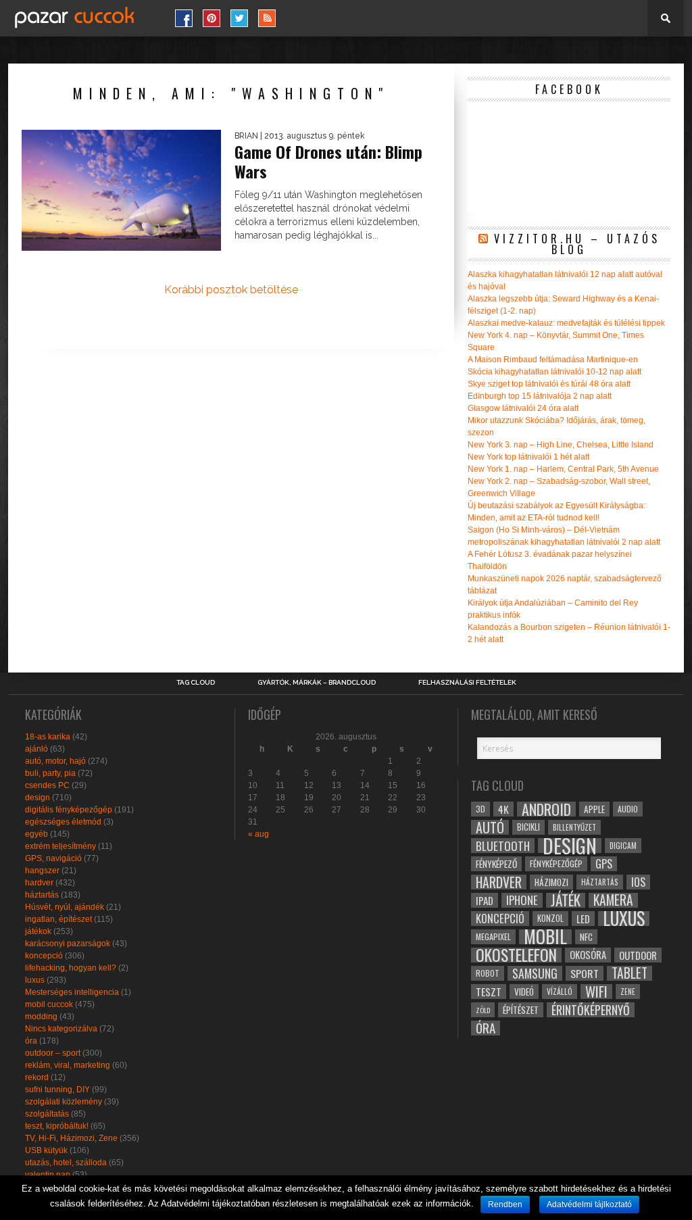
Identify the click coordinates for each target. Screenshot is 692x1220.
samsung (535, 973)
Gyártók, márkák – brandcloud (316, 682)
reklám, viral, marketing (67, 1065)
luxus (35, 980)
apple (594, 809)
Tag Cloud (195, 682)
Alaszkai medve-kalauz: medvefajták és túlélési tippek (566, 323)
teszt (488, 991)
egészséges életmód (63, 822)
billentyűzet (574, 827)
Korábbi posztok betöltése (231, 289)
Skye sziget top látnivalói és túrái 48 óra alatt (549, 384)
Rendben (505, 1204)
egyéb (36, 834)
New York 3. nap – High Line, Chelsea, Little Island (560, 444)
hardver (39, 882)
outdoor (638, 955)
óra (31, 1041)
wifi (596, 991)
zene (627, 991)
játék (565, 900)
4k (503, 809)
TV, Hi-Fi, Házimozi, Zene (71, 1138)
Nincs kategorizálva (61, 1028)
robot (487, 973)
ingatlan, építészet (58, 919)
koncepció (44, 955)
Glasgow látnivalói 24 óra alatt (523, 408)
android (546, 809)
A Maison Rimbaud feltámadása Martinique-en (553, 359)
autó (490, 827)
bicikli (528, 827)
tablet (629, 973)
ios (638, 882)
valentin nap (47, 1174)
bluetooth (503, 845)
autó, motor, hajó (55, 761)
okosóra (588, 955)
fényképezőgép (556, 863)
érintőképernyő (590, 1009)
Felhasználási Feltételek (467, 682)
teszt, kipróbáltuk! (57, 1126)
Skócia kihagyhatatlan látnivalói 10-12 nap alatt (554, 371)
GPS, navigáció (53, 858)
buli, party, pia (50, 773)
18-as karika (47, 736)
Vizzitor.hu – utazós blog (577, 244)
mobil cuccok (49, 1004)
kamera (613, 900)
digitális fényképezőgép (68, 809)
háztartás (42, 895)
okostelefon (516, 955)
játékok (38, 931)
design (37, 797)
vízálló (559, 991)
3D (480, 808)
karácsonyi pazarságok (67, 943)
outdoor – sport (52, 1053)
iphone (522, 900)
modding (41, 1016)
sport (584, 973)
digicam (623, 845)
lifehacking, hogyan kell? (70, 968)
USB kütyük (46, 1150)
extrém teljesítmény (60, 846)
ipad (484, 900)
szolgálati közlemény (63, 1101)
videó (524, 991)
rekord (37, 1077)
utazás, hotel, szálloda (66, 1162)
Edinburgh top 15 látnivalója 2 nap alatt (540, 396)
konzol (550, 918)
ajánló (36, 749)
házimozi (551, 882)
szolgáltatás (47, 1114)
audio (628, 808)
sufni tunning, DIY (57, 1089)
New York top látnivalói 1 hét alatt (528, 457)
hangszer (42, 870)
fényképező (496, 864)
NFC (586, 936)
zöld (483, 1009)
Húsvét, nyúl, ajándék (64, 907)
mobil (545, 936)
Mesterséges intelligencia (72, 992)
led (583, 918)
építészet (521, 1010)
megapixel (493, 936)
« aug (258, 834)
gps (603, 863)
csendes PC (47, 785)
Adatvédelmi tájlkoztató (589, 1204)
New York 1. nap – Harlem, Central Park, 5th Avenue (563, 469)
